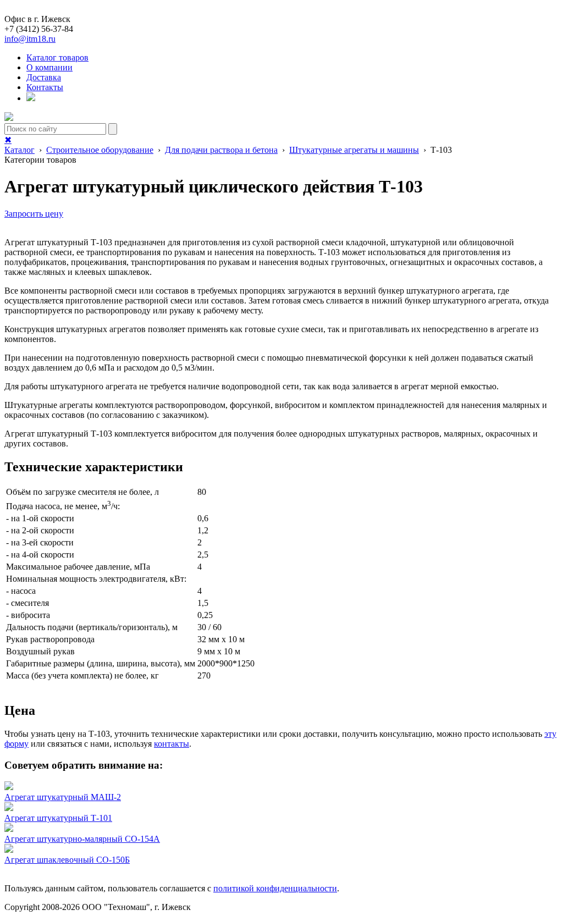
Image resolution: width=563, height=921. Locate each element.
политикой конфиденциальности (275, 888)
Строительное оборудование (99, 150)
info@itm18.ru (30, 38)
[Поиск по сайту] (30, 98)
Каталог (19, 150)
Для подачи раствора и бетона (221, 150)
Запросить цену (33, 213)
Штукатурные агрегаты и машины (354, 150)
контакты (171, 743)
